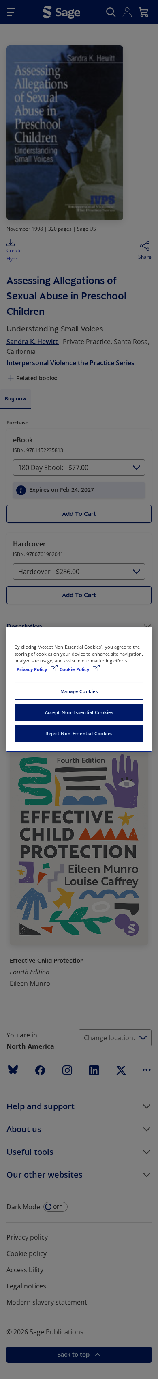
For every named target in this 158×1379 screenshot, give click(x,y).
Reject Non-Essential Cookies (79, 733)
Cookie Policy (75, 669)
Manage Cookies (79, 691)
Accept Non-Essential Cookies (79, 712)
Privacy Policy (32, 669)
